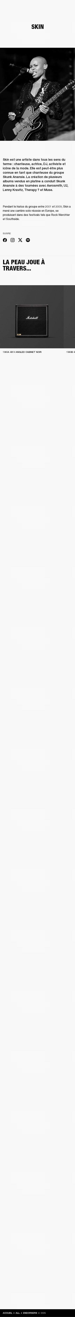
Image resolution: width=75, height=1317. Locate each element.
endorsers (30, 1313)
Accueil (7, 1313)
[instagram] (12, 240)
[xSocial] (20, 240)
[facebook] (5, 240)
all (18, 1313)
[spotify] (28, 240)
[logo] (14, 14)
